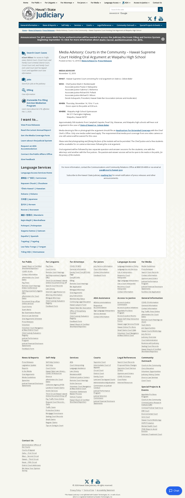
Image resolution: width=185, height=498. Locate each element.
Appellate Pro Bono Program (125, 311)
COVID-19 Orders (124, 376)
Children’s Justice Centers (79, 377)
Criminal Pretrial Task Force (152, 408)
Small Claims (51, 419)
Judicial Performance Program (30, 339)
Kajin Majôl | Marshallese (33, 220)
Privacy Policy (75, 490)
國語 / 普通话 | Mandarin (32, 215)
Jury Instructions (76, 296)
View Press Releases (30, 125)
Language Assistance (78, 368)
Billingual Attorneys (77, 289)
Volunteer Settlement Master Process (78, 393)
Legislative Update (29, 365)
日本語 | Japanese (29, 199)
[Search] (160, 9)
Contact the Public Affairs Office (36, 154)
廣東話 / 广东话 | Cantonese (33, 178)
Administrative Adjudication (104, 382)
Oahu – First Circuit (29, 453)
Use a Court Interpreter (127, 283)
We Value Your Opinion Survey (31, 469)
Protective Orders (53, 410)
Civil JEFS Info (75, 277)
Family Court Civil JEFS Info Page (80, 273)
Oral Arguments (76, 293)
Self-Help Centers (52, 362)
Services (78, 25)
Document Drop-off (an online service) (31, 302)
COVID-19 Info (27, 271)
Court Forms (27, 306)
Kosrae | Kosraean (30, 209)
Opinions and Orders (149, 278)
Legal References (104, 25)
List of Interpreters (125, 272)
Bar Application (76, 286)
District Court (99, 373)
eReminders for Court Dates (30, 278)
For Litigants (50, 2)
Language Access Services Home (36, 172)
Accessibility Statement (106, 490)
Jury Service (146, 334)
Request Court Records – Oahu (55, 403)
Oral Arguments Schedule (32, 319)
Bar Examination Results (31, 313)
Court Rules (122, 379)
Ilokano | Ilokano (29, 194)
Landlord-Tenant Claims (55, 388)
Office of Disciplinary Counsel (78, 312)
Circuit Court (98, 370)
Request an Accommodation (100, 306)
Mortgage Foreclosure (54, 413)
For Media (95, 2)
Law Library (50, 289)
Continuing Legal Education (80, 302)
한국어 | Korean (28, 204)
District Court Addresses (31, 465)
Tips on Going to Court (54, 425)
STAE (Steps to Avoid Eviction (149, 430)
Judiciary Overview (148, 337)
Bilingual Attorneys (53, 298)
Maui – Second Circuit (30, 456)
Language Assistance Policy (128, 266)
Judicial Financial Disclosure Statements (32, 344)
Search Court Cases (37, 52)
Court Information (101, 269)
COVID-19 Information (149, 302)
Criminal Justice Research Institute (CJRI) (151, 403)
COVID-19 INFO (75, 266)
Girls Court (145, 417)
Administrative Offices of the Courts (31, 446)
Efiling (30, 90)
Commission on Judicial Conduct (103, 386)
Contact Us (157, 2)
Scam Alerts (26, 309)
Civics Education (147, 368)
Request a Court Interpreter (124, 276)
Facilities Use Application (151, 292)
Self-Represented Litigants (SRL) (32, 292)
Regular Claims (51, 422)
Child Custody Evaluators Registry (31, 334)
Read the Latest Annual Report (36, 130)
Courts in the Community (151, 365)
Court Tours (146, 380)
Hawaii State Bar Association (80, 308)
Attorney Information (54, 295)
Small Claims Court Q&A (127, 330)
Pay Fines (25, 283)
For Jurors (81, 2)
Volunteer (26, 325)
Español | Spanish (29, 236)
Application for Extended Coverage (133, 130)
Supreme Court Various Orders (127, 369)
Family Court (98, 376)
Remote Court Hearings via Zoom (151, 321)
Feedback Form (28, 349)
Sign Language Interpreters (128, 280)
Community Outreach (126, 25)
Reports (25, 368)
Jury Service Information (103, 266)
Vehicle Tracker (76, 397)
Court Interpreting (77, 365)
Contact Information (30, 274)
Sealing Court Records (150, 346)
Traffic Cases (51, 407)
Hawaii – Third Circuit (30, 459)
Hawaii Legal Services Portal (128, 324)
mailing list (106, 175)
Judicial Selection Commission (100, 397)
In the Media (27, 371)
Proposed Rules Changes (127, 365)
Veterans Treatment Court (151, 434)
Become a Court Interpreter (124, 287)
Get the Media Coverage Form (35, 135)
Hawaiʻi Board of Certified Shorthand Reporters (31, 267)
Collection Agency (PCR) (55, 385)
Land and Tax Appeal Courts (104, 379)
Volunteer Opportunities (151, 371)
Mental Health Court (149, 426)
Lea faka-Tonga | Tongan (33, 246)
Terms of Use (89, 490)
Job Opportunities (148, 328)
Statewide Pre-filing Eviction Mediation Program (37, 103)
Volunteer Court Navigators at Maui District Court (32, 329)
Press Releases (48, 30)
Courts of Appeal (28, 450)
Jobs (29, 79)
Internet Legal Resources (55, 292)
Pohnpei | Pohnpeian (31, 225)
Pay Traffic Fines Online (150, 311)
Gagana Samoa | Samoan (33, 230)
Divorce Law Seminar (30, 316)
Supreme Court (100, 362)
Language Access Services (127, 269)
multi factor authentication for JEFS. (121, 39)
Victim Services (52, 391)
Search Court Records (54, 286)
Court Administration (149, 340)
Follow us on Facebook (155, 18)
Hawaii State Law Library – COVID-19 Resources (56, 372)
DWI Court (145, 411)
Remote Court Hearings (55, 272)
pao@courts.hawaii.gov (111, 170)
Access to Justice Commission (124, 303)
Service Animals (100, 314)
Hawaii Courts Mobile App (151, 331)
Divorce (49, 376)
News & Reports (50, 25)
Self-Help (65, 25)
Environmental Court (149, 414)
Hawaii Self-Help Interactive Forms (128, 320)
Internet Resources (125, 382)
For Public (36, 2)
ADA (127, 2)
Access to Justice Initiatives (128, 307)
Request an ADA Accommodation (29, 147)
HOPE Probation (147, 423)
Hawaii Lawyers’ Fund (78, 305)
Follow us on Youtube (161, 18)
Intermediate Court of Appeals (102, 366)
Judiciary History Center (150, 374)
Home (25, 2)
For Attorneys (67, 2)
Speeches (25, 380)
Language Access (111, 2)
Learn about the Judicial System (36, 140)
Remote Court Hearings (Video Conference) (31, 287)
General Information (29, 25)
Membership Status (77, 299)
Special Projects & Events (150, 25)
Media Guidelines (148, 266)
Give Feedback (28, 159)
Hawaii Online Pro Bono (127, 327)
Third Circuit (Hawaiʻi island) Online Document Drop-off (56, 281)
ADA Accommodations (102, 302)
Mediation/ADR (75, 374)
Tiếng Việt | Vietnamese (32, 252)
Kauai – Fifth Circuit (29, 462)
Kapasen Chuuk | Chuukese (34, 183)
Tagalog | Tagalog (30, 241)
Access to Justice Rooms (127, 316)
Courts (89, 25)
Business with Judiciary (150, 343)
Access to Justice (141, 2)
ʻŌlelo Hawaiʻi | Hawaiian (33, 188)
